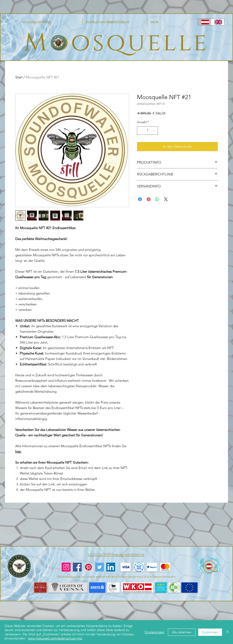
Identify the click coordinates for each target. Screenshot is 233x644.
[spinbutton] (147, 131)
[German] (204, 22)
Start (19, 77)
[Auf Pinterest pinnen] (148, 199)
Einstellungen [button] (154, 632)
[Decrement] (140, 131)
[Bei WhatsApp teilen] (157, 199)
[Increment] (154, 131)
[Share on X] (166, 199)
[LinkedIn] (110, 567)
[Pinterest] (88, 567)
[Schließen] (227, 632)
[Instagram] (66, 567)
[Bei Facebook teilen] (140, 199)
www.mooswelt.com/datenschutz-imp (55, 638)
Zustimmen (210, 632)
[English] (217, 22)
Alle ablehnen (182, 632)
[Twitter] (99, 567)
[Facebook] (77, 567)
